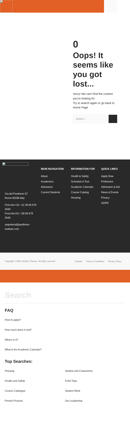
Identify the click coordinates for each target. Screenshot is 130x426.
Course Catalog (80, 192)
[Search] (113, 119)
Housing (76, 197)
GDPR (105, 203)
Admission (47, 187)
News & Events (109, 192)
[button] (124, 6)
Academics (47, 181)
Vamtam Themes (29, 261)
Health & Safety (80, 176)
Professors (107, 181)
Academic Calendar (82, 187)
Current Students (50, 192)
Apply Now (107, 176)
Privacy (105, 197)
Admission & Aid (110, 187)
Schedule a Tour (80, 181)
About (44, 176)
